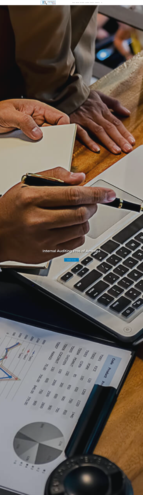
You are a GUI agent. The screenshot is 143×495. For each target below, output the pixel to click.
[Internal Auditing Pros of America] (48, 2)
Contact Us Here (71, 260)
